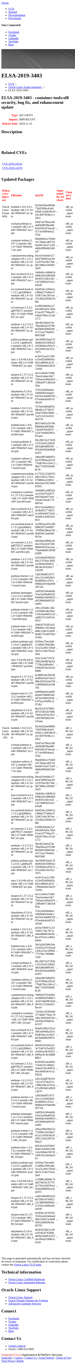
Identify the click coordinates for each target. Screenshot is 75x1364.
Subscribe (6, 1357)
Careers (18, 1357)
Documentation (16, 15)
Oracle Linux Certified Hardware (26, 1279)
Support (12, 11)
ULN (11, 8)
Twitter (12, 35)
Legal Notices (46, 1357)
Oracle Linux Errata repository (25, 87)
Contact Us (30, 1357)
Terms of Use (63, 1357)
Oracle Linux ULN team (27, 1264)
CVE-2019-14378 (12, 168)
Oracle (5, 2)
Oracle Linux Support (20, 1297)
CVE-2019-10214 (12, 163)
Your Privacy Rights (12, 1360)
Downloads (14, 18)
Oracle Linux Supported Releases (26, 1282)
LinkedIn (13, 38)
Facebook (13, 32)
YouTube (13, 41)
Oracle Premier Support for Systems (28, 1300)
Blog (11, 44)
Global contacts (16, 1345)
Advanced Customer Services (24, 1303)
